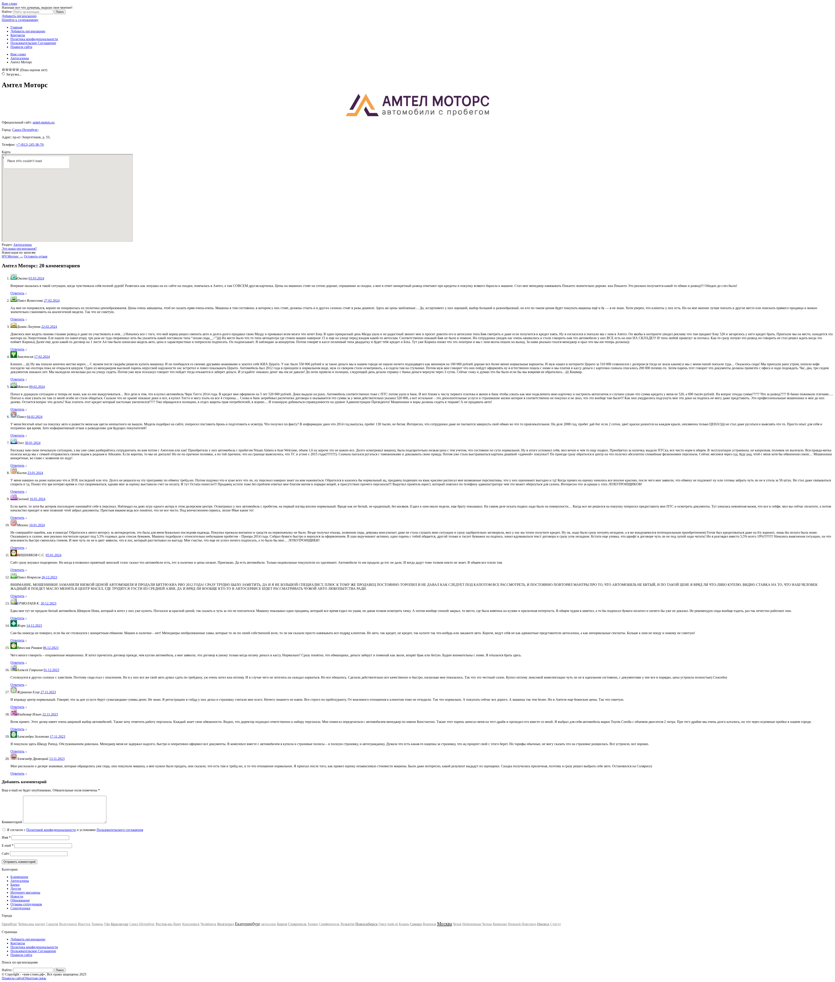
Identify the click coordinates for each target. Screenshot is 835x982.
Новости (16, 896)
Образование (20, 900)
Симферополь (329, 924)
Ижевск (543, 924)
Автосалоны (22, 244)
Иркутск (84, 924)
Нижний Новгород (522, 924)
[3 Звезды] (10, 69)
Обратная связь (34, 978)
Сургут (555, 924)
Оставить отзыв (35, 256)
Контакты (17, 35)
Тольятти (347, 924)
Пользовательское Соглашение (33, 43)
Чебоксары (26, 924)
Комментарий (12, 822)
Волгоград (225, 924)
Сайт (5, 853)
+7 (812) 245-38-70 (29, 144)
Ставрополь (297, 924)
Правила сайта (21, 47)
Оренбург (9, 924)
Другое (15, 888)
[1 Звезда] (3, 69)
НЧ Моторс (12, 256)
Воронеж (429, 924)
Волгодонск (68, 924)
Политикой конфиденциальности (51, 830)
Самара (416, 924)
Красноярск (191, 924)
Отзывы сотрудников (26, 904)
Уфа (107, 924)
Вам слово (9, 3)
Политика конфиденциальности (34, 39)
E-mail (7, 845)
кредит (40, 924)
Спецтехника (20, 908)
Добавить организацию (19, 16)
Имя (6, 837)
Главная (16, 27)
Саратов (52, 924)
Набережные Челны (477, 924)
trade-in (392, 924)
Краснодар (119, 924)
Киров (282, 924)
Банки (15, 884)
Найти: (7, 11)
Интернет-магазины (25, 892)
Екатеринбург (247, 923)
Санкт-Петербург (25, 130)
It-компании (19, 877)
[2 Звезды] (7, 69)
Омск (383, 924)
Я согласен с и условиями (75, 830)
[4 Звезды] (14, 69)
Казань (404, 924)
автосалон (268, 924)
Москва (444, 923)
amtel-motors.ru (43, 122)
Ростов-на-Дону (168, 924)
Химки (312, 924)
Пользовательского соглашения (120, 830)
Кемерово (500, 924)
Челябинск (208, 924)
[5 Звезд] (17, 69)
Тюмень (97, 924)
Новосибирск (366, 924)
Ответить (17, 293)
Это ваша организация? (19, 248)
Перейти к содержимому (20, 20)
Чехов (457, 924)
